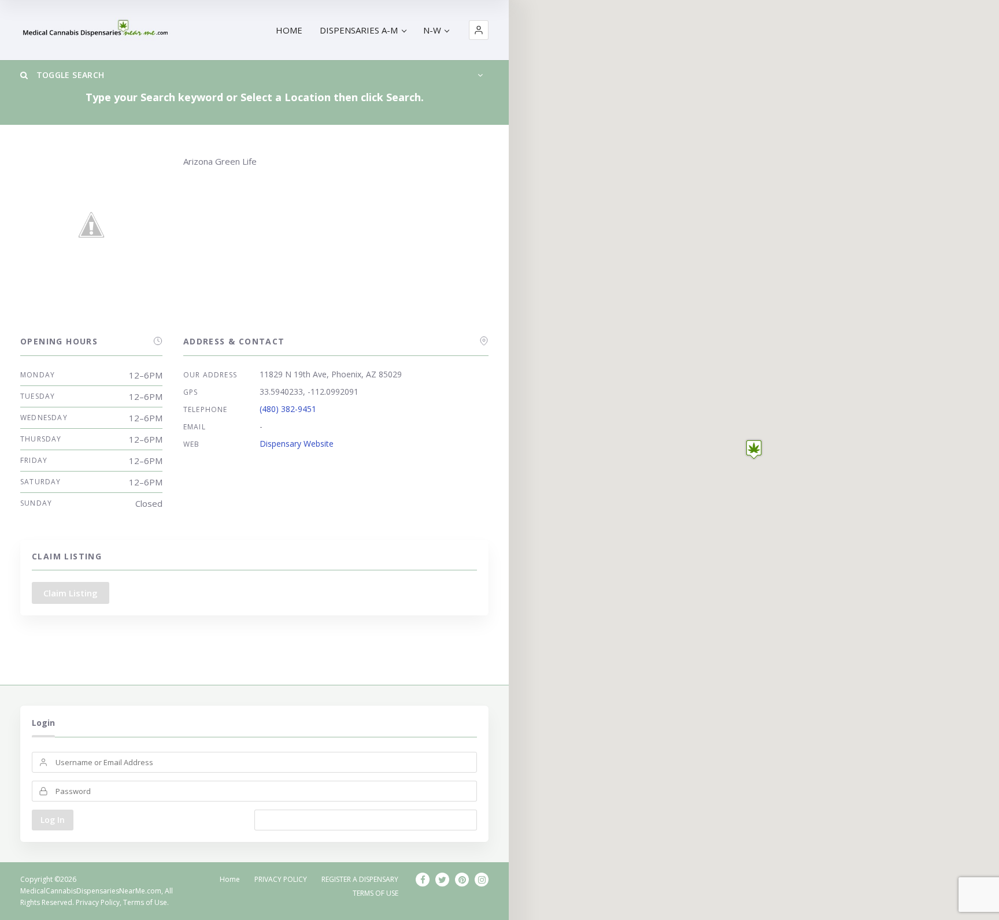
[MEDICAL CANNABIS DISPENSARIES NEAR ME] (96, 30)
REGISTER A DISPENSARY (359, 879)
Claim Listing (70, 593)
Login (43, 722)
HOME (289, 30)
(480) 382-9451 (288, 408)
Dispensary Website (297, 443)
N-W (432, 30)
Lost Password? (366, 819)
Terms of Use (145, 902)
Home (230, 879)
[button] (479, 30)
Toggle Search (69, 74)
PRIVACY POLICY (280, 879)
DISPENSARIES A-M (359, 30)
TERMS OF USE (375, 893)
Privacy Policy (98, 902)
